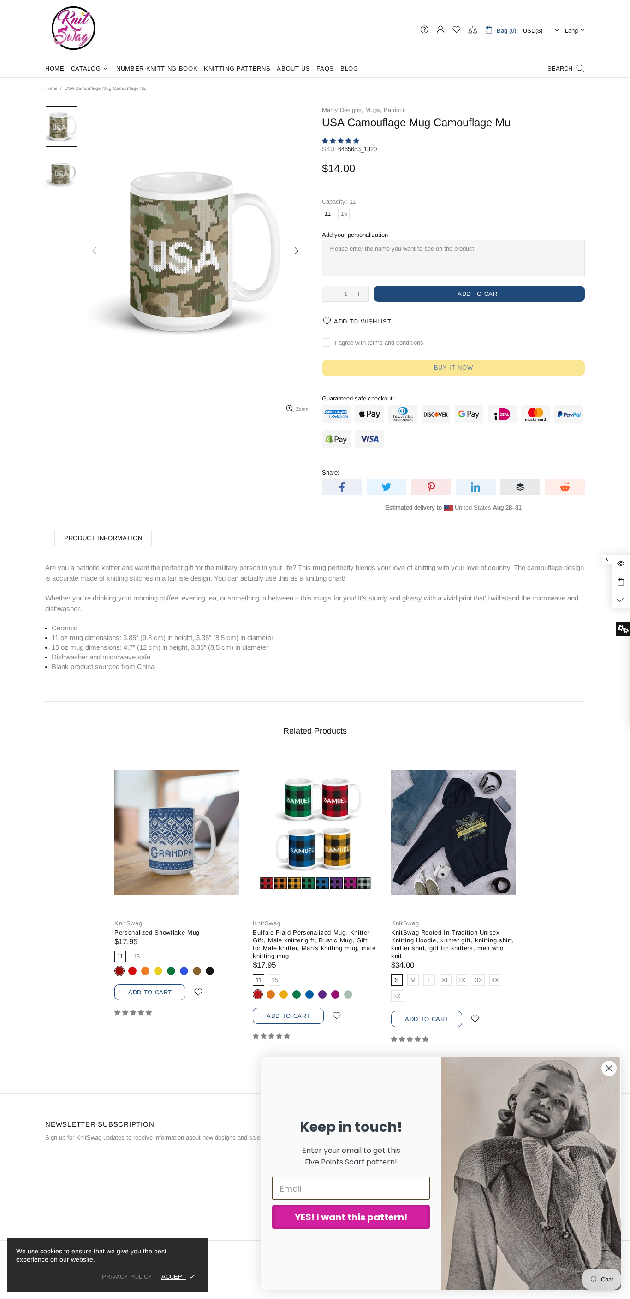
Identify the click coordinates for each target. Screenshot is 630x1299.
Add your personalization (355, 234)
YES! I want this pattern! (351, 1217)
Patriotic (395, 109)
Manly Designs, (342, 109)
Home (51, 88)
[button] (341, 140)
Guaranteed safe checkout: (358, 398)
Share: (330, 472)
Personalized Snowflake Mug (157, 932)
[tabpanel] (176, 892)
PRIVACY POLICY (127, 1276)
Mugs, (373, 109)
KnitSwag (73, 29)
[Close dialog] (609, 1068)
